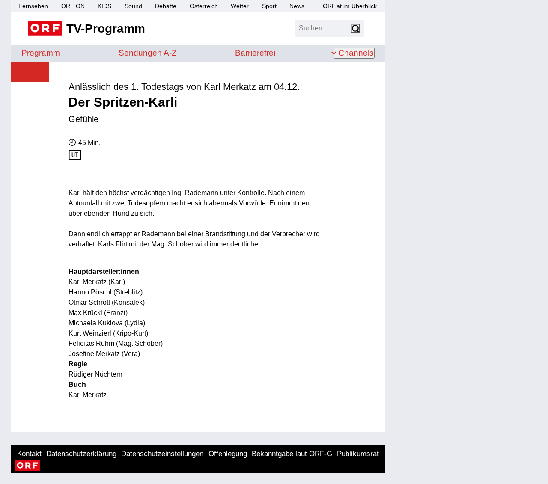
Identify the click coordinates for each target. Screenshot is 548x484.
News (296, 6)
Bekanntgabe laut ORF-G (292, 454)
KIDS (104, 6)
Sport (269, 6)
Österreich (204, 6)
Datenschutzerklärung (81, 454)
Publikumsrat (358, 454)
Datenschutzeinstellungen (162, 454)
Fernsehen (33, 6)
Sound (133, 6)
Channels (356, 52)
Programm (40, 52)
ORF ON (73, 6)
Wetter (240, 6)
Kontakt (29, 454)
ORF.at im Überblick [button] (350, 6)
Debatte (165, 6)
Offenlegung (227, 454)
